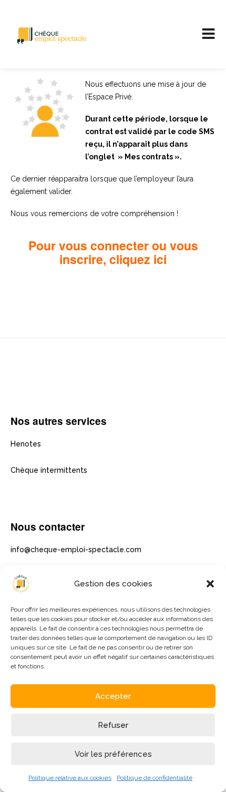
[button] (210, 583)
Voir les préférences (113, 754)
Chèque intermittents (49, 470)
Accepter (113, 696)
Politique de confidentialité (154, 777)
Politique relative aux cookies (69, 777)
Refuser (113, 725)
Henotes (26, 444)
